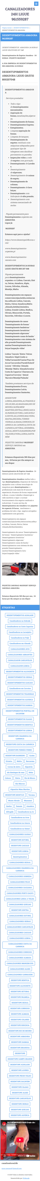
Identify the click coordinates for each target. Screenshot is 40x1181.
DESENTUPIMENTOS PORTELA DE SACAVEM (20, 712)
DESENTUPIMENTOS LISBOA (20, 730)
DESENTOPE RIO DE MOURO (20, 1031)
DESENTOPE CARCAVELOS (20, 1098)
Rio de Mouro (29, 778)
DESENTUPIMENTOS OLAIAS (20, 719)
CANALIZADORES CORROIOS (20, 952)
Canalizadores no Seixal (20, 829)
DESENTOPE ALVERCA (20, 1115)
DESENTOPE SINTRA (20, 910)
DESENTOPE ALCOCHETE (20, 986)
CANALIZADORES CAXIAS (20, 834)
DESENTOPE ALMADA (20, 1014)
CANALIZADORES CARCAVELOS (20, 927)
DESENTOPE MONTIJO (14, 795)
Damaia (19, 806)
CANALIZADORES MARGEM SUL (20, 963)
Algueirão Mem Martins (20, 789)
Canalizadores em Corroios (20, 688)
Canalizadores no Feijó (20, 638)
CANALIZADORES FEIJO (20, 882)
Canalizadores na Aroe (20, 817)
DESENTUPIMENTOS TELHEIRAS (20, 694)
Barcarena (30, 761)
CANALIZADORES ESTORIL (20, 916)
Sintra (17, 778)
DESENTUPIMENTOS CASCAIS (20, 683)
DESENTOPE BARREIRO (15, 755)
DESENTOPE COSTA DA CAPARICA (20, 744)
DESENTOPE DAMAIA (20, 1042)
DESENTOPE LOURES (20, 1070)
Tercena (31, 795)
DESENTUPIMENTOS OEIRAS (20, 677)
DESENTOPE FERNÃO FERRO (20, 750)
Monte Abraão (14, 800)
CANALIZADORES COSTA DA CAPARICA (20, 945)
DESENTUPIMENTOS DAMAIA (20, 705)
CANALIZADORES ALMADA (20, 958)
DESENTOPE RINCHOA (20, 1025)
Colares (8, 778)
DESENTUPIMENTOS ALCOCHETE (20, 671)
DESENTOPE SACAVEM (20, 1081)
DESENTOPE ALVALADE (20, 1064)
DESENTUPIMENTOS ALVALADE (20, 615)
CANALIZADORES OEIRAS (20, 921)
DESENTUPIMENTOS (21, 28)
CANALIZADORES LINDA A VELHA (20, 899)
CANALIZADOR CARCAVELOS (20, 660)
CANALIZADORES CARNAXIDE (20, 974)
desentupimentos (20, 857)
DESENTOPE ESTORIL (20, 840)
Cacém (32, 755)
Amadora (30, 806)
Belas (31, 772)
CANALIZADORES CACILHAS (20, 887)
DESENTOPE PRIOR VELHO (20, 1076)
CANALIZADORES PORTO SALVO (20, 893)
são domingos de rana (15, 772)
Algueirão (29, 767)
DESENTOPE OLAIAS (20, 1087)
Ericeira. (9, 761)
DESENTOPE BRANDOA (20, 1048)
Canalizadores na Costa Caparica (20, 626)
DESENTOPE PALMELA (20, 997)
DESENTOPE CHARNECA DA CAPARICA (20, 737)
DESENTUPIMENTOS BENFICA (20, 725)
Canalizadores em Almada (20, 643)
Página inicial (7, 28)
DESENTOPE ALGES (20, 1093)
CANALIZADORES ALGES (20, 969)
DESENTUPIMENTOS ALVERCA (20, 699)
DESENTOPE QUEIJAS (20, 1109)
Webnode (26, 1178)
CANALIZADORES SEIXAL (20, 862)
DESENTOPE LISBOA (20, 851)
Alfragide (9, 812)
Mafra (19, 761)
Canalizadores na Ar (26, 812)
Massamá (28, 800)
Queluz (9, 806)
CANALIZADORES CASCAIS (20, 932)
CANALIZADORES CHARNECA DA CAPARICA (20, 869)
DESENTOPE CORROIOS (20, 1008)
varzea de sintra (13, 767)
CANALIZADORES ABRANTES (20, 654)
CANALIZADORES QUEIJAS (20, 904)
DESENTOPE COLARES (20, 1019)
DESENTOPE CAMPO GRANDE (20, 1059)
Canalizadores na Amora (20, 823)
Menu (36, 4)
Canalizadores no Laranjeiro (20, 632)
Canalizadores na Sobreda (20, 621)
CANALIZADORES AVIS (20, 649)
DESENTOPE (20, 1053)
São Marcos (20, 784)
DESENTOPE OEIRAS (20, 1104)
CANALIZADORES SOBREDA (20, 876)
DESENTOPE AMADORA (20, 1036)
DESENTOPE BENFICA (20, 980)
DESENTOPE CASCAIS (20, 845)
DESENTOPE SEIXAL (20, 1003)
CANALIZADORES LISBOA (20, 938)
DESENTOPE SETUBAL (20, 991)
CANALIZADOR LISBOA (20, 666)
